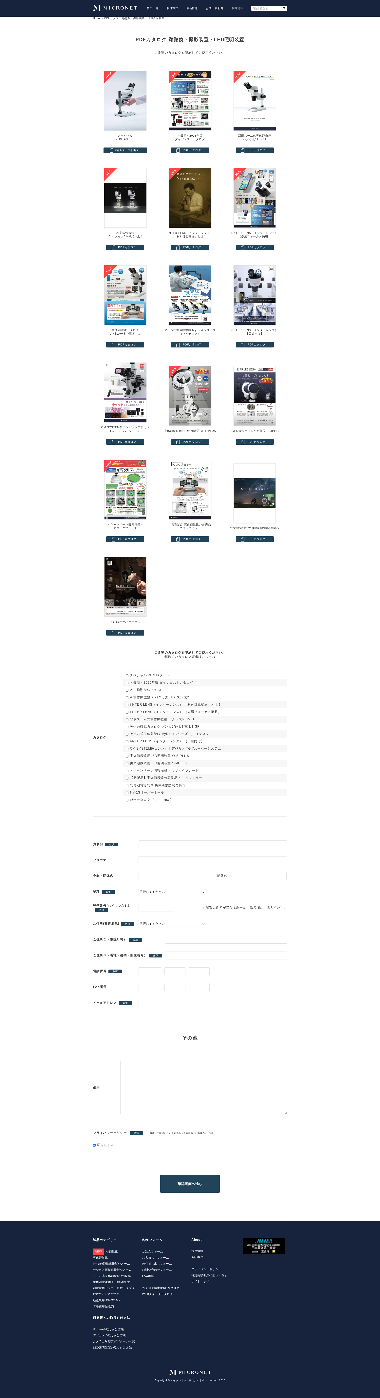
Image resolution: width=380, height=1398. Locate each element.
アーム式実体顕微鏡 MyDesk (112, 1275)
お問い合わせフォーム (157, 1269)
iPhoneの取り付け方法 (108, 1329)
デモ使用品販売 (103, 1306)
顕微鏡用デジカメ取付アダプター (115, 1288)
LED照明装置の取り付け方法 (112, 1347)
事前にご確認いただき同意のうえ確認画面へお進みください (182, 1133)
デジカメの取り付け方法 (109, 1335)
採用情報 (197, 1250)
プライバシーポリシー (206, 1269)
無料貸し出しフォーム (157, 1263)
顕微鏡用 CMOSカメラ (108, 1300)
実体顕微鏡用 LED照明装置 (111, 1282)
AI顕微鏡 (106, 1251)
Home (97, 18)
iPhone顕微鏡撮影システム (111, 1263)
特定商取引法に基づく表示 (209, 1275)
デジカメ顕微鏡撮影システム (112, 1269)
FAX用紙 (148, 1275)
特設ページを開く (127, 150)
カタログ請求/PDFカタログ (160, 1288)
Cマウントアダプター (107, 1294)
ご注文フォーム (152, 1251)
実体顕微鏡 (100, 1257)
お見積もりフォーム (155, 1257)
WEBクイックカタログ (157, 1294)
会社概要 (197, 1257)
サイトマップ (200, 1281)
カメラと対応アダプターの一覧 (114, 1341)
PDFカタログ (192, 150)
